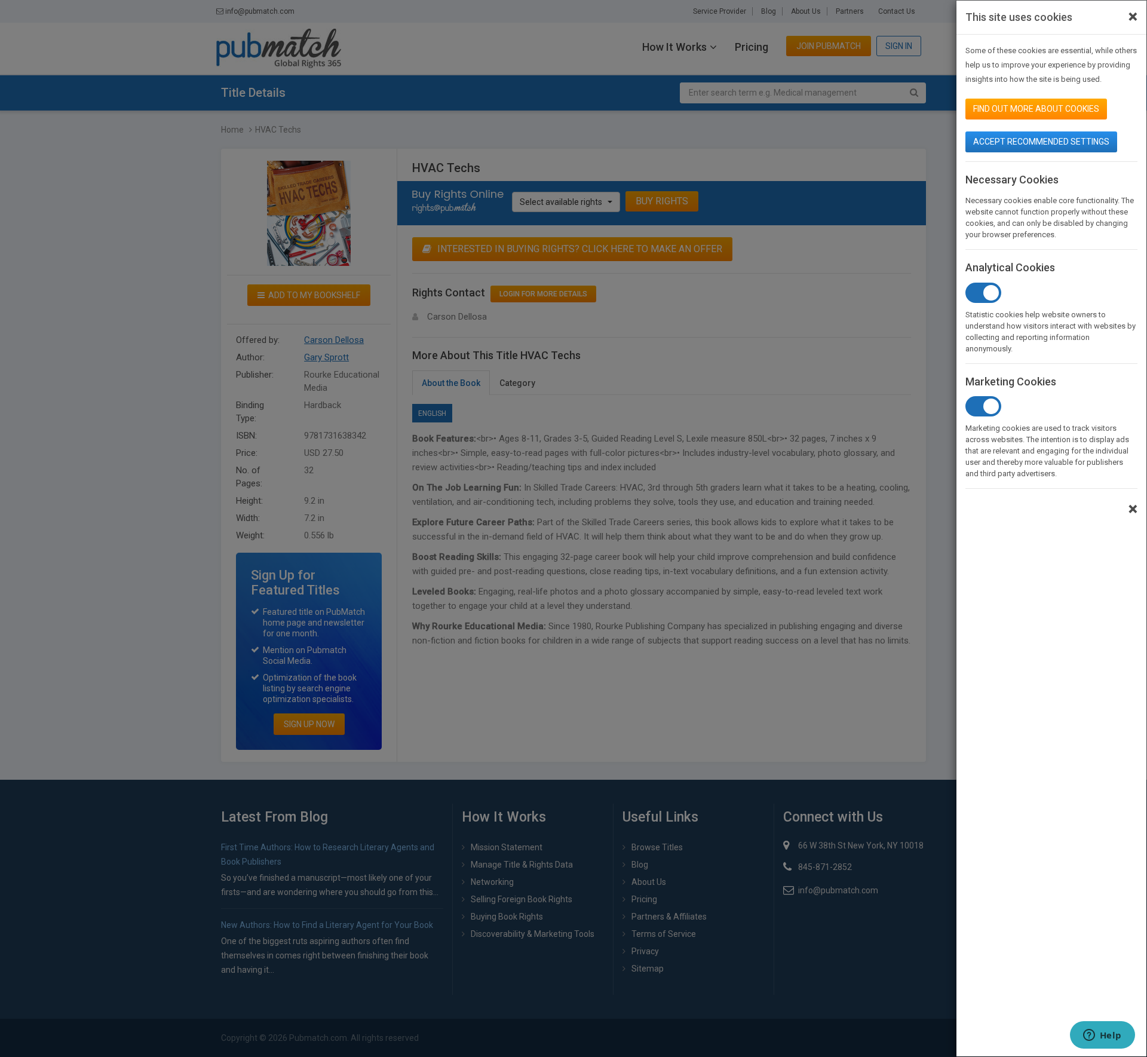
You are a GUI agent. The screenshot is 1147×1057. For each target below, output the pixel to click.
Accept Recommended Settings (1041, 141)
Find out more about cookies (1036, 109)
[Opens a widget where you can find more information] (1102, 1036)
